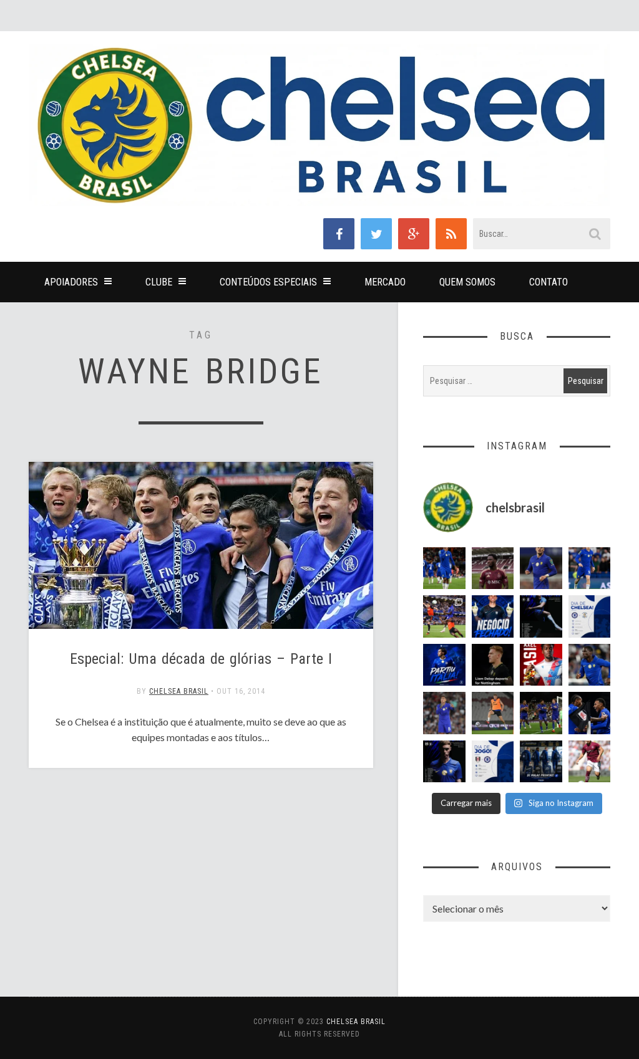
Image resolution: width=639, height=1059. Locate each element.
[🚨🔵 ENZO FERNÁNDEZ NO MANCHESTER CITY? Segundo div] (444, 713)
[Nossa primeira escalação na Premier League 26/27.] (444, 761)
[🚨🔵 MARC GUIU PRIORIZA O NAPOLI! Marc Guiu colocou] (444, 665)
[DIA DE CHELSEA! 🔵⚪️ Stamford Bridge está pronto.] (589, 616)
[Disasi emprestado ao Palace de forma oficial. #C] (541, 665)
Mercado (385, 282)
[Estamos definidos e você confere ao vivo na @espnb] (541, 616)
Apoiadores (71, 282)
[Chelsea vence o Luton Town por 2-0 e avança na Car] (444, 616)
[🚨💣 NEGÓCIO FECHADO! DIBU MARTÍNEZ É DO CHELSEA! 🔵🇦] (493, 616)
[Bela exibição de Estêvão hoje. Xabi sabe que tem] (444, 568)
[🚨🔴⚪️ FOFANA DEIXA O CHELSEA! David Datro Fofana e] (493, 568)
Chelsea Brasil (178, 691)
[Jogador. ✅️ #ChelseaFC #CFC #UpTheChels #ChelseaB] (589, 568)
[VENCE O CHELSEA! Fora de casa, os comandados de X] (541, 713)
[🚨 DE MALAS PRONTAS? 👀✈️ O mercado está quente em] (541, 761)
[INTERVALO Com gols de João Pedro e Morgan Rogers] (589, 713)
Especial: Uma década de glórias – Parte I (201, 659)
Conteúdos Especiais (268, 282)
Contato (548, 282)
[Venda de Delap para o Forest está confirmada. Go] (493, 665)
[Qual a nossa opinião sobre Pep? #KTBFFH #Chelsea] (541, 568)
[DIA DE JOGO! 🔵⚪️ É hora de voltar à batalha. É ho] (493, 761)
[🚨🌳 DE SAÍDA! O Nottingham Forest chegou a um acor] (493, 713)
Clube (158, 282)
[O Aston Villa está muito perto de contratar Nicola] (589, 665)
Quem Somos (467, 282)
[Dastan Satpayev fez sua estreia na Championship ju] (589, 761)
